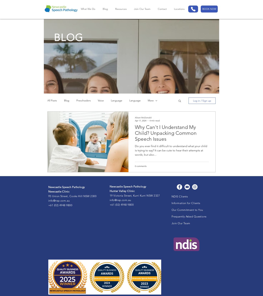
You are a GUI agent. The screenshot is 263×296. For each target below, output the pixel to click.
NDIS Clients (180, 196)
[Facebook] (179, 187)
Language (116, 100)
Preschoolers (83, 100)
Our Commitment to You (187, 210)
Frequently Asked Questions (189, 216)
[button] (179, 9)
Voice (101, 100)
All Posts (52, 100)
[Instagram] (195, 187)
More (151, 100)
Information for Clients (186, 203)
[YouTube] (187, 187)
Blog (66, 100)
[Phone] (193, 9)
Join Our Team (181, 223)
